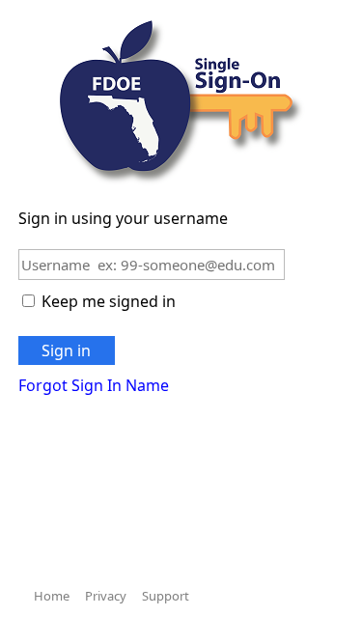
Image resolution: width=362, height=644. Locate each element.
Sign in (66, 350)
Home (52, 595)
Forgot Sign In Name (93, 385)
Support (165, 595)
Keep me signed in (109, 301)
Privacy (105, 595)
